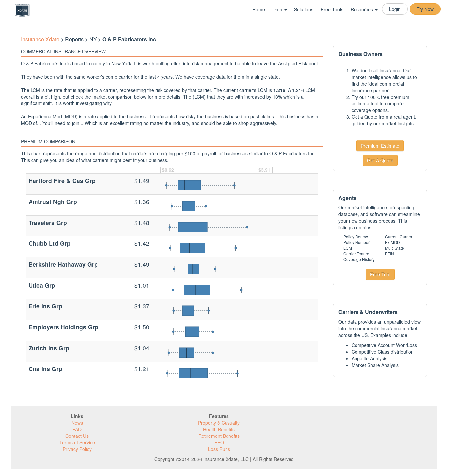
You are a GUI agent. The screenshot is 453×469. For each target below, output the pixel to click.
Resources (362, 9)
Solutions (303, 9)
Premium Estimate (380, 145)
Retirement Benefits (219, 436)
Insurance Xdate (40, 39)
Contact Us (77, 436)
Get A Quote (380, 160)
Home (258, 9)
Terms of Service (77, 442)
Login (395, 9)
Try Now (425, 9)
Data (278, 9)
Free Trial (380, 274)
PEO (219, 442)
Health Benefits (219, 429)
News (77, 422)
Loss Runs (219, 449)
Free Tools (332, 9)
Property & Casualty (219, 422)
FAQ (77, 429)
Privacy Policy (77, 449)
